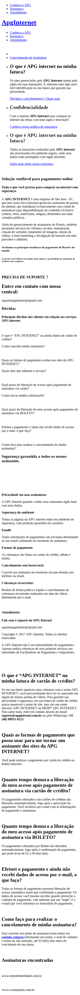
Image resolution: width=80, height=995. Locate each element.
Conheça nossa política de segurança (33, 126)
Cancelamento (28, 57)
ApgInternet (19, 22)
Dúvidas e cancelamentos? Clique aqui (35, 98)
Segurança (16, 8)
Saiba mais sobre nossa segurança (31, 164)
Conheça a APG (20, 5)
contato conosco (13, 937)
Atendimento (18, 12)
